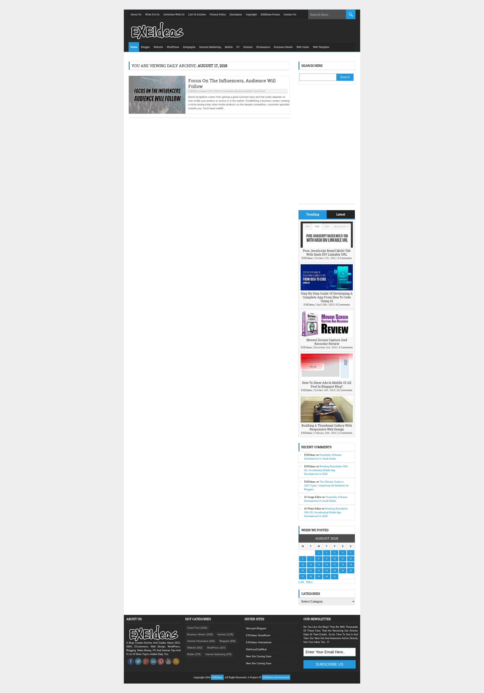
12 (351, 559)
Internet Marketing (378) (218, 654)
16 (327, 564)
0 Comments (226, 91)
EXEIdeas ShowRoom (258, 635)
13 (303, 564)
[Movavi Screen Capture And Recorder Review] (327, 336)
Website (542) (194, 647)
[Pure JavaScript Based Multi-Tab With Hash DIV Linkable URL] (327, 246)
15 (319, 564)
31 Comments (344, 390)
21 (310, 570)
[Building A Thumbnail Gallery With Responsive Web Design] (327, 421)
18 (343, 564)
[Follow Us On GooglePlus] (146, 665)
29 (319, 576)
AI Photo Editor (312, 508)
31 (335, 576)
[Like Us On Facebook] (130, 665)
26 (351, 570)
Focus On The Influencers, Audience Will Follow (232, 83)
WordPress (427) (216, 647)
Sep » (309, 581)
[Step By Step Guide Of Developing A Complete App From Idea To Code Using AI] (327, 289)
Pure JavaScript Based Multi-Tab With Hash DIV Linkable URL (327, 252)
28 (310, 576)
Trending (312, 214)
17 (335, 564)
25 (343, 570)
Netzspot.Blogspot (256, 628)
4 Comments (346, 347)
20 (303, 570)
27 (303, 576)
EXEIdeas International (258, 642)
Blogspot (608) (227, 641)
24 (335, 570)
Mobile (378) (194, 654)
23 (327, 570)
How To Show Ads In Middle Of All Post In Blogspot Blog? (326, 384)
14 (310, 564)
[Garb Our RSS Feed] (176, 665)
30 (327, 576)
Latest (340, 214)
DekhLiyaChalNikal (256, 649)
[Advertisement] (326, 147)
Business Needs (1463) (200, 634)
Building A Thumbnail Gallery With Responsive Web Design (327, 427)
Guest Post (259, 91)
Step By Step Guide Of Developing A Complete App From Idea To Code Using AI (327, 297)
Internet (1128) (225, 634)
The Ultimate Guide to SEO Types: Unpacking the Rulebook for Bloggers (326, 485)
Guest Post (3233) (197, 627)
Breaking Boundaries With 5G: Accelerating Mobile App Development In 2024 (326, 470)
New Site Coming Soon (258, 656)
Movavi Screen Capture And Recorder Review (326, 342)
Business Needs (243, 91)
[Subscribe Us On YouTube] (168, 665)
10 (335, 559)
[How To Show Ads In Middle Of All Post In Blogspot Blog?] (327, 378)
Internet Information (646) (201, 641)
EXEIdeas (193, 91)
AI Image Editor (312, 497)
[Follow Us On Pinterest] (161, 665)
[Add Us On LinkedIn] (153, 665)
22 (319, 570)
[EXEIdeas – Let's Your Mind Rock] (157, 38)
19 (351, 564)
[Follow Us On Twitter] (138, 665)
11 (343, 559)
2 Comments (345, 433)
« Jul (301, 581)
